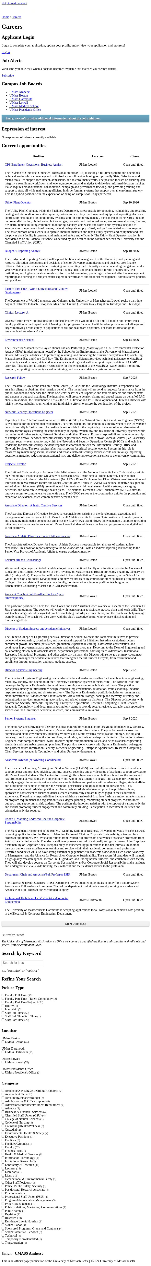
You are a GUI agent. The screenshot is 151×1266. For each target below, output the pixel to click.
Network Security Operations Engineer (29, 412)
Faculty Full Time (18, 995)
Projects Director (15, 464)
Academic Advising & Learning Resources (33, 1090)
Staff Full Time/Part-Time (22, 1016)
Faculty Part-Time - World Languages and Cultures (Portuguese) (36, 290)
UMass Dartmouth (20, 99)
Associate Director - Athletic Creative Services (33, 505)
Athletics (12, 1108)
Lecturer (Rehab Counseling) (23, 560)
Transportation (15, 1242)
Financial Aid (15, 1150)
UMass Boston (18, 95)
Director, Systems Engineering (23, 670)
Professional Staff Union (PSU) (26, 1196)
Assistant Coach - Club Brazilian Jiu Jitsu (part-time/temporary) (34, 596)
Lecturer (12, 1168)
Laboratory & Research (21, 1165)
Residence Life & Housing (23, 1221)
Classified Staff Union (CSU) (25, 1115)
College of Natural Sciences (24, 1119)
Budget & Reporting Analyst (22, 251)
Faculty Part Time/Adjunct (23, 1002)
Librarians (13, 1172)
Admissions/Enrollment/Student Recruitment (34, 1104)
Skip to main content (14, 3)
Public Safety (15, 1210)
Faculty (12, 1147)
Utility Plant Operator (18, 202)
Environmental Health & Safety (26, 1133)
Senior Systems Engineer (20, 718)
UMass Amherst (19, 92)
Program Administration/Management (30, 1200)
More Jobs (75, 923)
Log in (6, 52)
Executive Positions (18, 1136)
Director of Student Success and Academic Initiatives (37, 628)
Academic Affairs (18, 1094)
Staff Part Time (16, 1020)
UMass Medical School (24, 106)
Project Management (19, 1203)
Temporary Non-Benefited (23, 1239)
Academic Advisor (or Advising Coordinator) (33, 760)
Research (13, 1217)
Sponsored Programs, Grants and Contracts (33, 1228)
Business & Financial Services (25, 1112)
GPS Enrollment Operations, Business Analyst (33, 164)
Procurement (14, 1193)
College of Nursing (18, 1122)
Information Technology (21, 1157)
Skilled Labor (15, 1225)
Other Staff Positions (20, 1182)
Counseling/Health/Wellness (24, 1126)
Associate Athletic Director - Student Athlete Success (37, 536)
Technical (12, 1235)
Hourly (11, 1005)
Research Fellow (15, 377)
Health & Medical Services (23, 1154)
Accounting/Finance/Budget (24, 1097)
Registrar (12, 1214)
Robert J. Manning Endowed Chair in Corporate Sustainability (35, 820)
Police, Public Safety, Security (25, 1186)
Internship (12, 1009)
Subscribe (8, 75)
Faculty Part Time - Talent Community (30, 998)
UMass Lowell (18, 102)
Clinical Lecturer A (17, 312)
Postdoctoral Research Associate (26, 1189)
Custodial (12, 1129)
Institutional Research (20, 1161)
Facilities (12, 1140)
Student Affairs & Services (23, 1232)
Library (11, 1175)
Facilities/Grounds (18, 1143)
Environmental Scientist (19, 339)
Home (5, 17)
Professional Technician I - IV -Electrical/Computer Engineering (36, 900)
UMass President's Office (25, 109)
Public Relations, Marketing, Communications (35, 1207)
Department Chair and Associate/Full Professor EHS (37, 874)
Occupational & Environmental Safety (30, 1179)
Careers (16, 17)
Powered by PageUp (13, 934)
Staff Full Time (16, 1012)
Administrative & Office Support (27, 1101)
